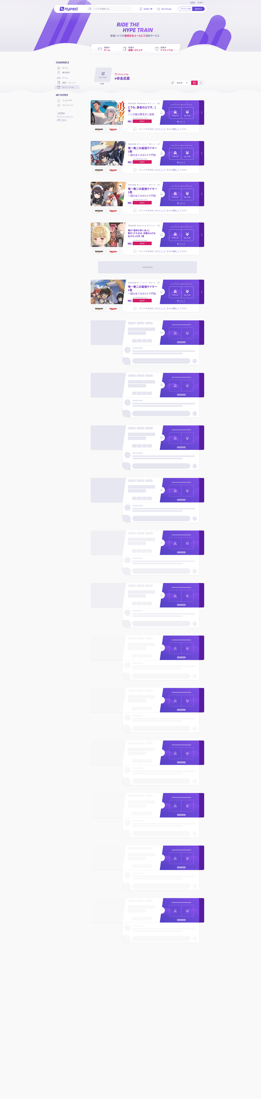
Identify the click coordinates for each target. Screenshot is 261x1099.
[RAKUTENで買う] (113, 129)
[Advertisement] (147, 267)
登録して (175, 129)
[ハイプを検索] (89, 9)
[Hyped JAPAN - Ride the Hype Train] (69, 9)
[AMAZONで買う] (99, 129)
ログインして (160, 129)
